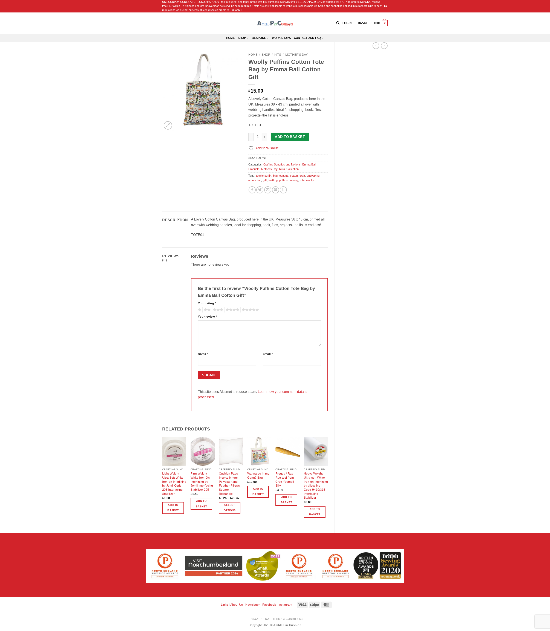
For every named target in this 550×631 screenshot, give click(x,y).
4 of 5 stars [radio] (231, 310)
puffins (283, 180)
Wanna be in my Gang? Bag (258, 475)
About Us (236, 604)
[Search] (337, 23)
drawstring (313, 175)
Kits (277, 54)
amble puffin (263, 175)
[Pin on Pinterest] (275, 189)
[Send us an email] (385, 6)
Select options (229, 508)
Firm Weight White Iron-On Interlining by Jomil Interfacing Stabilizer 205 (202, 481)
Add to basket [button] (173, 508)
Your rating (207, 303)
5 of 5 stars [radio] (249, 310)
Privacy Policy (258, 618)
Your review (207, 316)
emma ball (254, 180)
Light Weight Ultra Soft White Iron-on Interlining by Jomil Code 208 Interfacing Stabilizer (174, 483)
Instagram (285, 604)
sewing (293, 180)
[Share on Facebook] (252, 189)
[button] (373, 23)
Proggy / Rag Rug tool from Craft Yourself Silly (284, 479)
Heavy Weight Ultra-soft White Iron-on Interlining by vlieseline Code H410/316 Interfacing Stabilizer (316, 485)
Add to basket (290, 137)
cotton (294, 175)
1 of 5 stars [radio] (199, 310)
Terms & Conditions (288, 618)
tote (302, 180)
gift (265, 180)
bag (275, 175)
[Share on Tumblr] (283, 189)
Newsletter (252, 604)
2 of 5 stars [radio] (206, 310)
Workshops (281, 38)
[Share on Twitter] (259, 189)
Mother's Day (296, 54)
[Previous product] (384, 45)
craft (302, 175)
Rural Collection (289, 169)
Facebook (269, 604)
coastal (283, 175)
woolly (310, 180)
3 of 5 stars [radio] (217, 310)
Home (230, 38)
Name (203, 353)
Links (225, 604)
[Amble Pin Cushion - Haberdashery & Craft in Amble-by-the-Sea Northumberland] (275, 23)
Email (268, 353)
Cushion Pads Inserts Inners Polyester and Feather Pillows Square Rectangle (229, 483)
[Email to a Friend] (267, 189)
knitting (273, 180)
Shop (242, 38)
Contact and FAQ (307, 38)
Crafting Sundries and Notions (282, 164)
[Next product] (376, 45)
